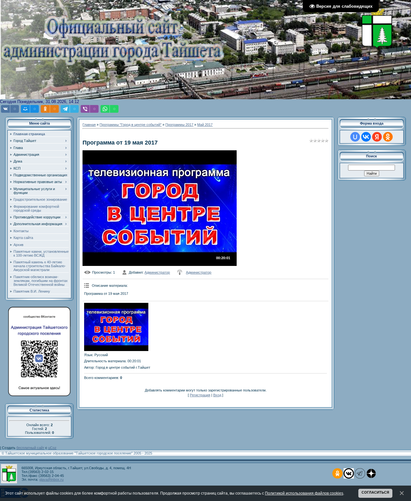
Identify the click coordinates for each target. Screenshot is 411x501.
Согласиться (375, 492)
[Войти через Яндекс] (377, 137)
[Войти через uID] (355, 137)
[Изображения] (116, 327)
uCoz (52, 448)
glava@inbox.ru (51, 479)
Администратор (157, 272)
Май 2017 (205, 125)
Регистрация (200, 395)
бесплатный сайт (30, 448)
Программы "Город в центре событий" (131, 125)
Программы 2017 (179, 125)
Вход (217, 395)
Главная (89, 125)
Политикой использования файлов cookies (304, 493)
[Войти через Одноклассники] (388, 137)
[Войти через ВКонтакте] (366, 137)
